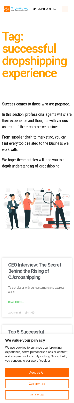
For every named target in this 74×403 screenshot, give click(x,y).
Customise (37, 383)
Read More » (16, 302)
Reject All (37, 395)
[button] (65, 9)
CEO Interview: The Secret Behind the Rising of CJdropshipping (34, 271)
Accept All (37, 372)
